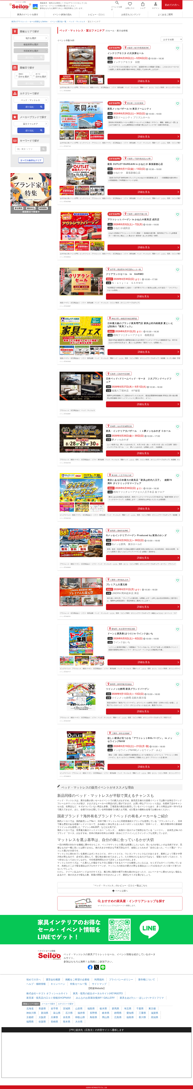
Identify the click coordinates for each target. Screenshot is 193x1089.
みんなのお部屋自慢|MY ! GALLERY (95, 997)
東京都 (152, 1008)
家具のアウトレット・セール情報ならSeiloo (29, 21)
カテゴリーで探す (66, 1003)
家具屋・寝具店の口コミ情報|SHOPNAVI (48, 997)
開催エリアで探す (31, 1003)
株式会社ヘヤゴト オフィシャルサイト (47, 993)
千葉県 (140, 1008)
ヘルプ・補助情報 (36, 984)
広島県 (118, 1017)
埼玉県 (127, 1008)
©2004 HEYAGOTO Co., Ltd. (96, 1087)
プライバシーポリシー (121, 979)
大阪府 (42, 1017)
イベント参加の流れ (62, 14)
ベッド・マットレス (77, 21)
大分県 (78, 1021)
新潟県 (44, 1012)
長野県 (93, 1012)
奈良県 (66, 1017)
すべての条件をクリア (30, 160)
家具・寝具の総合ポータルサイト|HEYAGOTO (98, 993)
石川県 (69, 1012)
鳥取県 (93, 1017)
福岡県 (30, 1021)
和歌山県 (80, 1017)
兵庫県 (54, 1017)
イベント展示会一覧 (58, 21)
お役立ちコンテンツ (130, 14)
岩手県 (54, 1008)
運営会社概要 (53, 979)
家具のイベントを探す (27, 14)
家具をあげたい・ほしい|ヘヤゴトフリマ (142, 997)
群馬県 (115, 1008)
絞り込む (30, 57)
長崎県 (54, 1021)
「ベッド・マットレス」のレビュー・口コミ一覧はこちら (119, 885)
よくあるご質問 (165, 14)
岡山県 (105, 1017)
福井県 (81, 1012)
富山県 (56, 1012)
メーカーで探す (48, 1003)
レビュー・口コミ (96, 14)
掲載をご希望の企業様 (77, 979)
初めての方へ (172, 4)
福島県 (91, 1008)
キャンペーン (58, 984)
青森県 (42, 1008)
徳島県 (130, 1017)
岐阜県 (105, 1012)
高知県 (154, 1017)
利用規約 (99, 979)
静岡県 (118, 1012)
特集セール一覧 (78, 984)
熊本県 (66, 1021)
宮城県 (66, 1008)
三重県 (142, 1012)
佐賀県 (42, 1021)
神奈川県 (31, 1012)
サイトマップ (99, 984)
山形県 (78, 1008)
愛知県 (130, 1012)
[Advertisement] (96, 1055)
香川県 (142, 1017)
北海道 (30, 1008)
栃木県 (103, 1008)
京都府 (30, 1017)
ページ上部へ (121, 890)
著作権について (146, 979)
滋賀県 (154, 1012)
